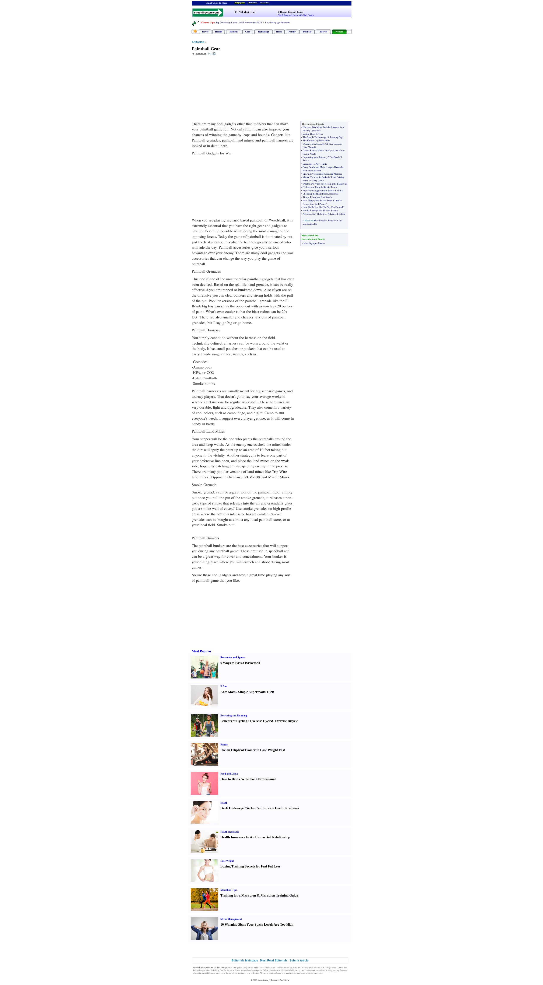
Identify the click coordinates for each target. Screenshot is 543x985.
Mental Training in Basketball (317, 177)
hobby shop (295, 970)
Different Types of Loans (290, 12)
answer (229, 970)
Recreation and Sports (232, 657)
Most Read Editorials (273, 960)
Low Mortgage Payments (277, 22)
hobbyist (289, 973)
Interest (323, 31)
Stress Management (231, 919)
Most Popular (201, 651)
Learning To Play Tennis (315, 164)
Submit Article (299, 960)
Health (218, 31)
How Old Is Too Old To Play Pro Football (323, 207)
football (196, 970)
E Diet (223, 686)
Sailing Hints (309, 134)
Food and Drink (229, 773)
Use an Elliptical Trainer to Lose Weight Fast (252, 750)
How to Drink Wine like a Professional (248, 779)
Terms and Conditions (280, 980)
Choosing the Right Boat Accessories (320, 193)
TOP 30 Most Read (245, 12)
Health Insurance (229, 831)
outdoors (219, 973)
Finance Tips (207, 22)
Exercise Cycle (260, 721)
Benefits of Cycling (233, 721)
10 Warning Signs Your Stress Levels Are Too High (256, 924)
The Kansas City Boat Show (316, 140)
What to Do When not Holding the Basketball (325, 183)
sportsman (301, 973)
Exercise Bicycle (286, 721)
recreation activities (292, 968)
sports (340, 968)
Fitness (224, 744)
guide (239, 968)
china (340, 190)
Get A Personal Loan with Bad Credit (296, 15)
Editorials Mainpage (245, 960)
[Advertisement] (226, 89)
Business (307, 31)
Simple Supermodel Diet (255, 692)
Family (292, 31)
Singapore (240, 2)
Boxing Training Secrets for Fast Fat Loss (250, 866)
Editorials (198, 41)
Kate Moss (227, 692)
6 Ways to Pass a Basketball (240, 663)
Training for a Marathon (238, 895)
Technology (263, 31)
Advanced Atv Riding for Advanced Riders (324, 214)
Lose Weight (227, 860)
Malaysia (265, 2)
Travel (205, 31)
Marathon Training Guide (279, 895)
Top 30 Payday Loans (226, 22)
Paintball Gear (206, 48)
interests (317, 968)
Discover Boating (311, 127)
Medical (234, 31)
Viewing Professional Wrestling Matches (322, 173)
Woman (339, 31)
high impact (332, 968)
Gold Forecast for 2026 (250, 22)
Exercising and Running (233, 715)
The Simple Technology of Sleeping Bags (323, 137)
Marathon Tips (228, 889)
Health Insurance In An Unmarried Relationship (255, 837)
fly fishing (214, 970)
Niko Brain (201, 53)
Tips (320, 134)
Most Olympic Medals (314, 243)
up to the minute (252, 968)
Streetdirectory (264, 980)
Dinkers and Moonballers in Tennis (320, 187)
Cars (247, 31)
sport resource (266, 968)
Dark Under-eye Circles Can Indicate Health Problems (259, 808)
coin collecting (253, 973)
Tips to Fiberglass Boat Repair (317, 197)
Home (279, 31)
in (335, 190)
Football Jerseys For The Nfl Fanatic (320, 210)
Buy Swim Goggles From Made (318, 190)
